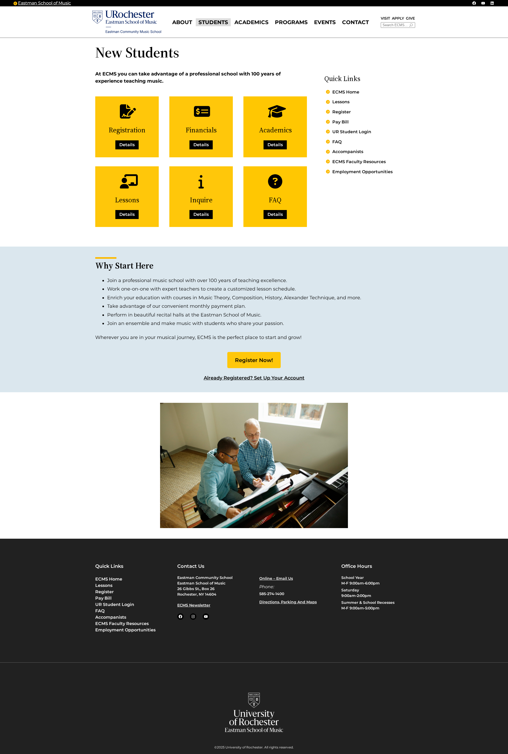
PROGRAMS (291, 22)
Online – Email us (276, 578)
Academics (251, 22)
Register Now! (254, 360)
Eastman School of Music (44, 3)
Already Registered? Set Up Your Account (254, 378)
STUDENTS (213, 22)
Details (127, 144)
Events (325, 22)
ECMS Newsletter (193, 605)
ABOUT (182, 22)
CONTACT (355, 22)
